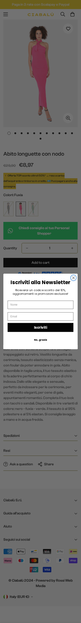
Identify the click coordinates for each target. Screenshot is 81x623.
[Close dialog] (73, 278)
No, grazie (40, 340)
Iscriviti (40, 327)
